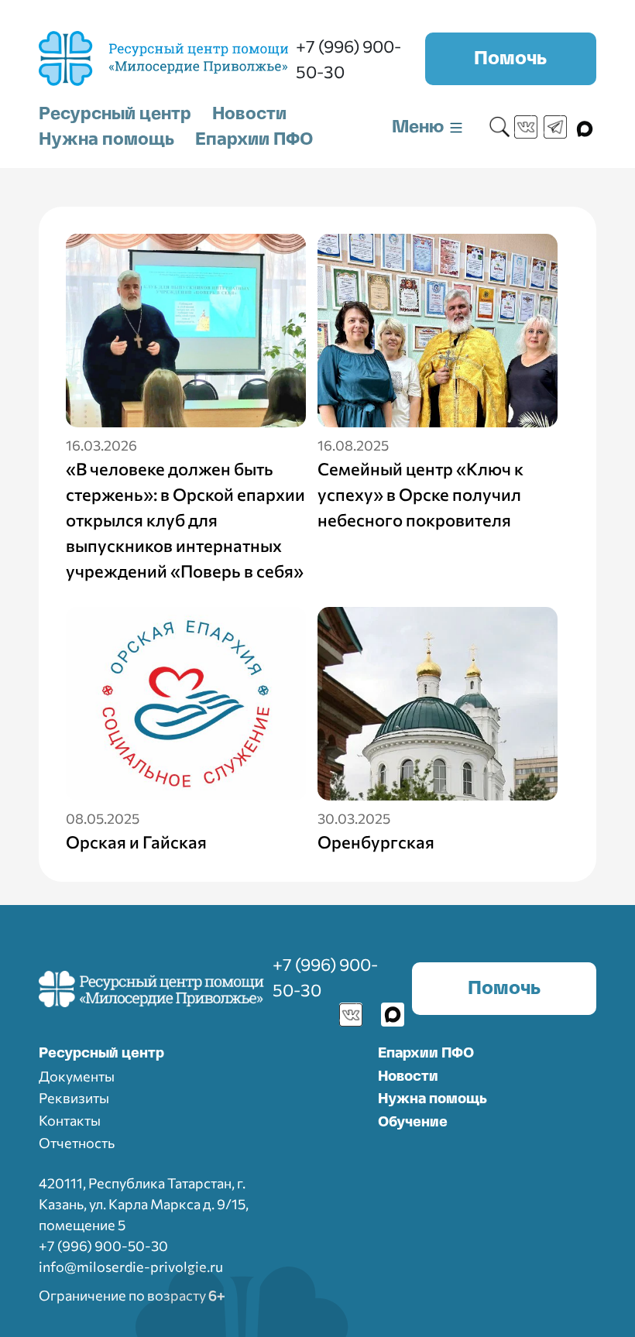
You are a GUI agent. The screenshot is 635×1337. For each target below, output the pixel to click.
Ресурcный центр (101, 1054)
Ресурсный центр (115, 113)
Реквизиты (74, 1097)
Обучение (413, 1123)
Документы (77, 1076)
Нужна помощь (106, 139)
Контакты (70, 1120)
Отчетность (77, 1142)
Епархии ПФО (254, 139)
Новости (249, 113)
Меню (420, 126)
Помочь (510, 59)
